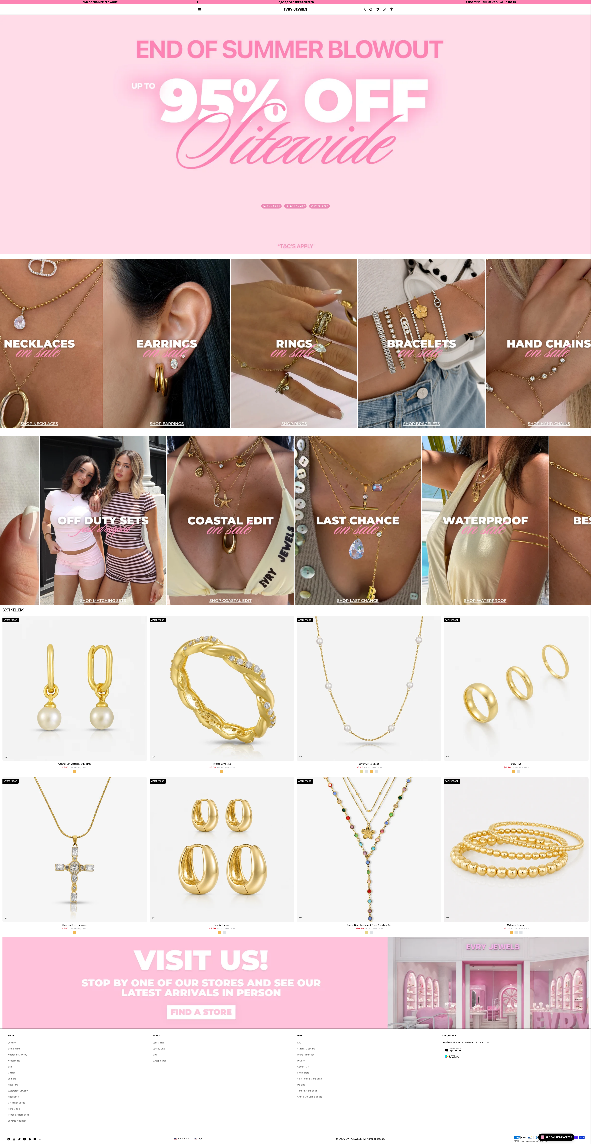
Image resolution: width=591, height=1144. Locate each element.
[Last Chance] (358, 520)
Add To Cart (137, 756)
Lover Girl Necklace (369, 764)
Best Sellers (14, 1048)
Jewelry (12, 1042)
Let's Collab (158, 1042)
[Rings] (294, 344)
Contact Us (303, 1066)
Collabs (11, 1072)
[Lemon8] (40, 1139)
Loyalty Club (159, 1048)
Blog (155, 1054)
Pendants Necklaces (18, 1114)
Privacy (301, 1060)
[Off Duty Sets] (103, 520)
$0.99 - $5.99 (271, 206)
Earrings (12, 1078)
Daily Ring (516, 764)
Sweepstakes (159, 1060)
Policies (301, 1084)
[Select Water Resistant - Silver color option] (367, 771)
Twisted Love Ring (222, 764)
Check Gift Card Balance (309, 1096)
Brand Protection (305, 1054)
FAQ (299, 1042)
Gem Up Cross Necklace (74, 925)
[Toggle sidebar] (384, 9)
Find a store (303, 1072)
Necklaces (13, 1096)
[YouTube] (35, 1139)
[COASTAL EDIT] (230, 520)
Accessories (14, 1060)
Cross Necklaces (16, 1102)
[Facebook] (8, 1139)
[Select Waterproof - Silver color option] (376, 771)
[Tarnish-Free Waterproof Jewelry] (485, 520)
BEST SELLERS (319, 206)
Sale (10, 1066)
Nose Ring (13, 1084)
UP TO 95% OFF (295, 206)
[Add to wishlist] (6, 757)
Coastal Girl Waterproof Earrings (74, 764)
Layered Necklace (17, 1120)
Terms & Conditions (307, 1090)
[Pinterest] (24, 1139)
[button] (199, 9)
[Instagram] (14, 1139)
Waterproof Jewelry (18, 1090)
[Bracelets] (421, 344)
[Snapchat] (29, 1139)
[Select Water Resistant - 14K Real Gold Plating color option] (362, 771)
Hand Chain (14, 1108)
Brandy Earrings (222, 925)
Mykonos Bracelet (516, 925)
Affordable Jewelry (17, 1054)
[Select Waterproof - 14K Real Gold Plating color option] (367, 932)
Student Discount (306, 1048)
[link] (295, 134)
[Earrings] (166, 344)
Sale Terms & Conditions (309, 1078)
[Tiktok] (19, 1139)
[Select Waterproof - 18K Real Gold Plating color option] (75, 771)
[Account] (364, 9)
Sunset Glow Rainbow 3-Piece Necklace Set (369, 925)
